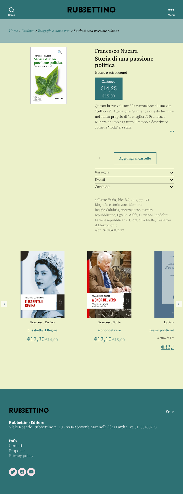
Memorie (135, 205)
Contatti (16, 445)
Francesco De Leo (35, 322)
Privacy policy (21, 455)
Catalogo (27, 31)
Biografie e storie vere (54, 31)
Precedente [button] (4, 304)
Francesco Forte (102, 322)
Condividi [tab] (102, 187)
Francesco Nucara (116, 51)
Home (13, 31)
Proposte (17, 450)
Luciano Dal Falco (168, 322)
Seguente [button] (179, 304)
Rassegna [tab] (102, 172)
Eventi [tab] (100, 179)
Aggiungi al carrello (135, 158)
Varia (112, 200)
